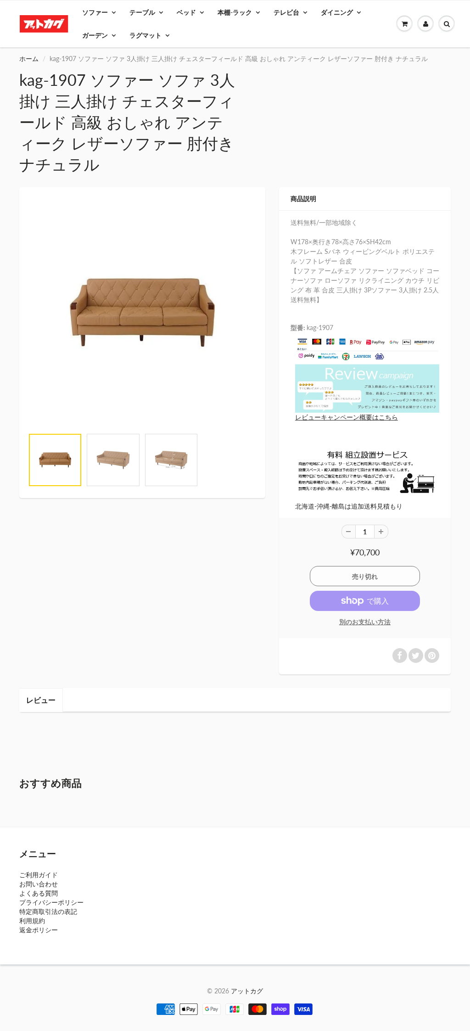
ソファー (95, 12)
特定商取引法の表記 (48, 911)
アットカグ (247, 991)
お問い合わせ (38, 884)
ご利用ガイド (38, 875)
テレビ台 (286, 12)
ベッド (186, 12)
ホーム (29, 58)
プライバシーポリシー (51, 902)
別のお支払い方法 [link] (365, 622)
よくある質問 (38, 893)
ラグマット (145, 35)
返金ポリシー (38, 930)
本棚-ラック (235, 12)
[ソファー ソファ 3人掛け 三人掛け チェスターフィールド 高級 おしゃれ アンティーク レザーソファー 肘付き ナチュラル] (142, 312)
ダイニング (337, 12)
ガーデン (95, 35)
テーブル (142, 12)
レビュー (41, 699)
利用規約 (32, 921)
